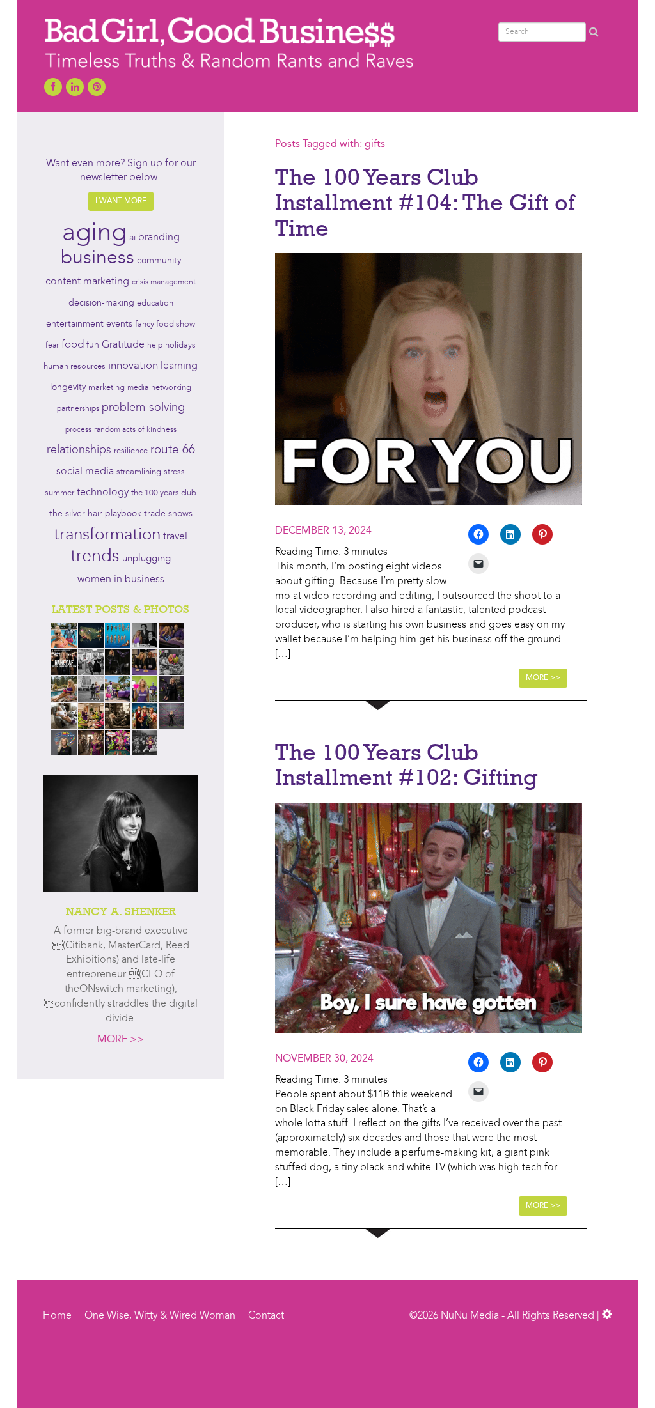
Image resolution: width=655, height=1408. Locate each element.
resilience (131, 451)
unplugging (146, 559)
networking (171, 387)
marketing (106, 387)
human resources (74, 366)
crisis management (164, 282)
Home (57, 1316)
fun (92, 345)
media (137, 388)
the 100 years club (163, 493)
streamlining (138, 472)
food (72, 344)
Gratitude (123, 345)
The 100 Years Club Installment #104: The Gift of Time (425, 201)
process (78, 430)
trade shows (168, 514)
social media (85, 472)
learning (179, 366)
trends (95, 557)
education (155, 303)
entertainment (75, 324)
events (119, 324)
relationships (79, 450)
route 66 (172, 450)
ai (132, 237)
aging (94, 234)
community (159, 261)
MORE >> (120, 1040)
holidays (180, 345)
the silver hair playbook (95, 513)
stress (174, 472)
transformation (107, 535)
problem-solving (143, 408)
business (97, 258)
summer (59, 493)
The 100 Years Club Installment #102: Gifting (406, 764)
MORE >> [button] (543, 678)
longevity (68, 387)
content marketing (87, 282)
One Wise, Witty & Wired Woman (159, 1316)
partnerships (78, 409)
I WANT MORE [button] (120, 201)
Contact (266, 1316)
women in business (120, 580)
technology (103, 493)
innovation (133, 365)
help (154, 346)
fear (52, 346)
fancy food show (165, 324)
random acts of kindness (135, 430)
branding (159, 238)
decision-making (101, 303)
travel (175, 537)
